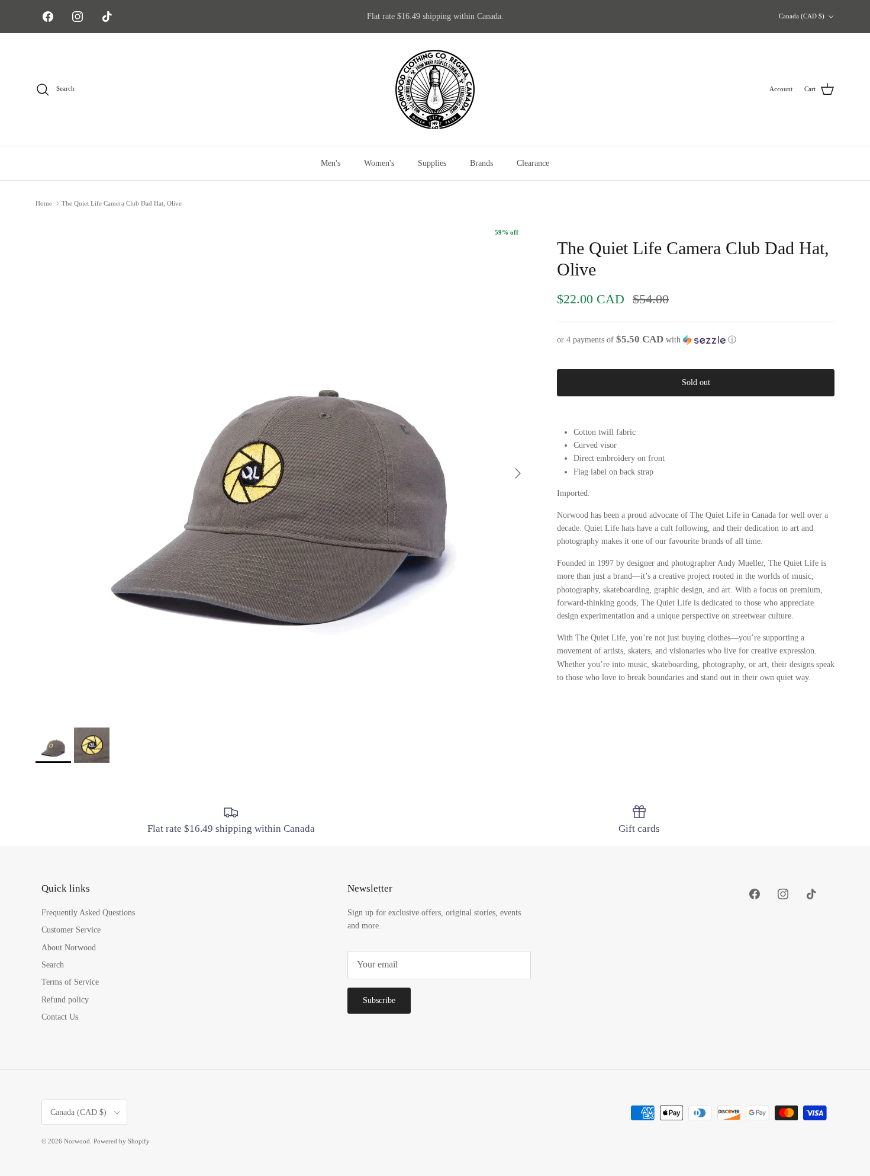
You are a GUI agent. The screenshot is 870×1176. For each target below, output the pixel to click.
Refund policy (65, 999)
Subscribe (379, 1000)
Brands (481, 163)
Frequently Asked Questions (88, 912)
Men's (330, 163)
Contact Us (59, 1016)
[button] (695, 339)
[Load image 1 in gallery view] (283, 468)
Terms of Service (70, 982)
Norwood (77, 1141)
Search (52, 964)
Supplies (432, 163)
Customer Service (71, 929)
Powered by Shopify (122, 1141)
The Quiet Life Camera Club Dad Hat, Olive (122, 203)
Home (44, 203)
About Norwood (68, 947)
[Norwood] (435, 89)
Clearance (533, 163)
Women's (379, 163)
